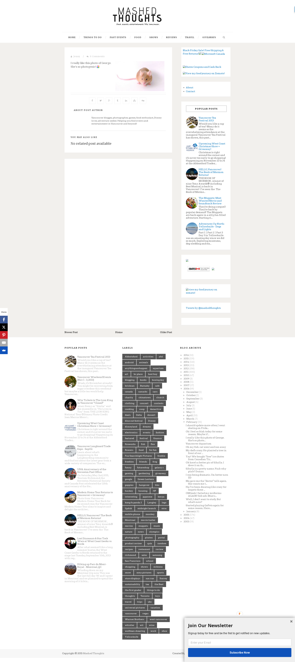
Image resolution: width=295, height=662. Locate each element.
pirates (149, 537)
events (146, 432)
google (128, 479)
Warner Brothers (134, 619)
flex (153, 444)
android (129, 362)
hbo (157, 485)
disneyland (131, 426)
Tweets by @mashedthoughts (203, 308)
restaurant (144, 549)
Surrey (163, 578)
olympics (154, 531)
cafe (157, 386)
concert (144, 403)
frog (155, 461)
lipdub (128, 508)
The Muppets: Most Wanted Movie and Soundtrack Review (210, 201)
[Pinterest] (4, 335)
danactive (155, 409)
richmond (130, 555)
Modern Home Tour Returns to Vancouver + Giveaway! (95, 494)
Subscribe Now (240, 652)
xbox (164, 631)
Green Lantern (146, 479)
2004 (187, 518)
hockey (129, 491)
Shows (153, 37)
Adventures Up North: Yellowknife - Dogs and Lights (212, 226)
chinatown (145, 397)
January (191, 511)
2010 (186, 375)
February (192, 422)
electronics (131, 432)
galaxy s (159, 467)
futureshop (143, 467)
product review (133, 543)
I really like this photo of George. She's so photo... (205, 439)
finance (157, 438)
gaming (129, 473)
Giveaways (209, 37)
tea (147, 584)
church (160, 397)
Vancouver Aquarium (198, 443)
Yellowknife (131, 637)
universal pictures (135, 607)
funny (128, 467)
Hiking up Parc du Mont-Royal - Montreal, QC (91, 565)
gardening (144, 473)
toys (157, 596)
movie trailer (148, 520)
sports (160, 572)
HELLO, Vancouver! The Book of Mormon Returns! (211, 172)
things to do (153, 590)
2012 (186, 368)
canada (129, 391)
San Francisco (132, 561)
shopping (130, 567)
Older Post (166, 332)
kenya (161, 496)
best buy (152, 374)
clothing (129, 403)
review (159, 549)
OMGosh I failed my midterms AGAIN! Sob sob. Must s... (203, 494)
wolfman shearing (135, 631)
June (189, 408)
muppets (143, 526)
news (141, 531)
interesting (131, 496)
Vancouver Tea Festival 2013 (207, 119)
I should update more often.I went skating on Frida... (205, 427)
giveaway (160, 473)
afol (161, 356)
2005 (187, 514)
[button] (239, 625)
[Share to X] (100, 100)
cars (155, 391)
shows (144, 567)
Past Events (118, 37)
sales (144, 555)
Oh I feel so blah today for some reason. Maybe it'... (204, 433)
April (189, 415)
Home (72, 37)
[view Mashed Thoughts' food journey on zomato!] (206, 291)
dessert (151, 415)
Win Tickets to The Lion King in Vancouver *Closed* (95, 401)
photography (132, 537)
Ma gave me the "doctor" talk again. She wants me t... (206, 482)
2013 (186, 365)
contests (158, 403)
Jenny (76, 56)
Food (137, 37)
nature (128, 531)
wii (141, 625)
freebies (129, 461)
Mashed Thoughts (93, 653)
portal (161, 537)
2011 (186, 372)
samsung (157, 555)
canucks (142, 391)
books (143, 380)
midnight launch (147, 508)
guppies (129, 485)
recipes (129, 549)
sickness (158, 567)
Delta (139, 415)
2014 (186, 362)
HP (154, 491)
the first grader (133, 590)
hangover (144, 485)
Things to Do (93, 37)
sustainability (132, 584)
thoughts (130, 596)
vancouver (131, 613)
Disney (152, 421)
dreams (147, 426)
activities (148, 356)
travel (128, 602)
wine (151, 625)
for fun (153, 450)
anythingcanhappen (136, 368)
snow (128, 572)
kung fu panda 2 (133, 502)
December (192, 392)
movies (129, 526)
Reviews (171, 37)
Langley (151, 502)
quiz (149, 543)
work (153, 631)
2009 (187, 378)
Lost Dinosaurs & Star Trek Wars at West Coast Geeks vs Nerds (94, 541)
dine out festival (134, 421)
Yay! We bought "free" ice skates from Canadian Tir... (205, 458)
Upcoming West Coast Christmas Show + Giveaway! (212, 146)
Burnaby (144, 386)
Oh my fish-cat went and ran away (206, 447)
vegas (145, 613)
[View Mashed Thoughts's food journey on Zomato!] (204, 73)
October (191, 395)
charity (129, 397)
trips (139, 602)
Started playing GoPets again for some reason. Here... (205, 507)
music (156, 526)
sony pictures (143, 572)
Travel (189, 37)
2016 (186, 355)
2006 (187, 388)
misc (164, 508)
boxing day (158, 380)
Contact (190, 91)
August (190, 402)
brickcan (130, 386)
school (149, 561)
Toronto (144, 596)
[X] (4, 327)
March (190, 418)
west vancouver (158, 619)
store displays (132, 578)
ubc (150, 602)
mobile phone (132, 514)
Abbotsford (131, 356)
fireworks (130, 444)
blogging (129, 380)
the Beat (159, 584)
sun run (150, 578)
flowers (129, 450)
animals (143, 362)
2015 (186, 358)
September (193, 398)
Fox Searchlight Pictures (138, 456)
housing (142, 491)
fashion (160, 432)
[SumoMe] (4, 350)
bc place (138, 374)
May (189, 412)
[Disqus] (118, 203)
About (189, 87)
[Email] (4, 342)
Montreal (130, 520)
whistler (129, 625)
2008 (187, 382)
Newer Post (71, 332)
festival (144, 438)
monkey (150, 514)
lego (164, 502)
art (126, 374)
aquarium (158, 368)
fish (143, 444)
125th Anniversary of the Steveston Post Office (91, 470)
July (189, 405)
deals (128, 415)
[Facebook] (4, 319)
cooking (129, 409)
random (161, 543)
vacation (155, 607)
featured (129, 438)
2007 (187, 385)
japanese (147, 496)
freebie (161, 456)
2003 (187, 521)
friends (143, 461)
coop (142, 409)
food (141, 450)
